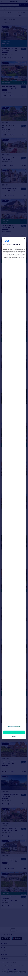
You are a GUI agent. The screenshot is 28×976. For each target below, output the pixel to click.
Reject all (14, 736)
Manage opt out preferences (14, 726)
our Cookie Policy (8, 259)
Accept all (14, 732)
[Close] (24, 238)
